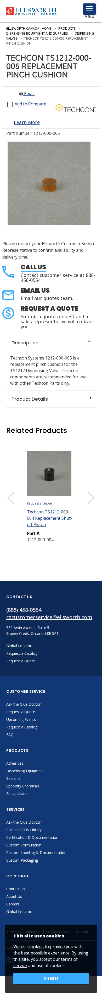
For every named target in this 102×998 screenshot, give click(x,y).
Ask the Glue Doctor (23, 704)
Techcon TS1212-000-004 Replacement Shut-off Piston (49, 518)
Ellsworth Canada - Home (29, 28)
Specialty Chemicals (22, 786)
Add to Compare (30, 104)
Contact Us (15, 888)
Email (29, 93)
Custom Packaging (22, 860)
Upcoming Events (21, 719)
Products (67, 28)
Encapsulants (17, 793)
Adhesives (14, 763)
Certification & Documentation (32, 837)
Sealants (13, 778)
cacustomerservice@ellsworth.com (49, 617)
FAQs (10, 734)
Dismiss (51, 978)
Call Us (33, 267)
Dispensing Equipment (25, 770)
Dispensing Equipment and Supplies (37, 33)
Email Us (35, 290)
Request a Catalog (21, 727)
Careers (12, 904)
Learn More (27, 122)
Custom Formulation (23, 845)
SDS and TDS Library (24, 829)
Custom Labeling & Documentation (36, 852)
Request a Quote (49, 308)
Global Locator (18, 911)
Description (24, 342)
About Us (14, 896)
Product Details (29, 399)
